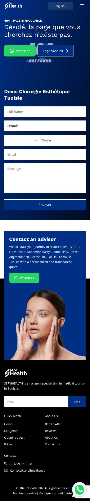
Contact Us (52, 444)
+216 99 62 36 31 (20, 464)
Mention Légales (24, 493)
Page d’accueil (53, 51)
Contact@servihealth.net (27, 470)
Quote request (14, 438)
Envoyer (45, 205)
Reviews (50, 431)
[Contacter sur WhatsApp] (79, 489)
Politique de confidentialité (58, 493)
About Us (51, 438)
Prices (8, 444)
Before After (53, 424)
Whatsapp (23, 51)
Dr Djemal (11, 431)
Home (8, 424)
